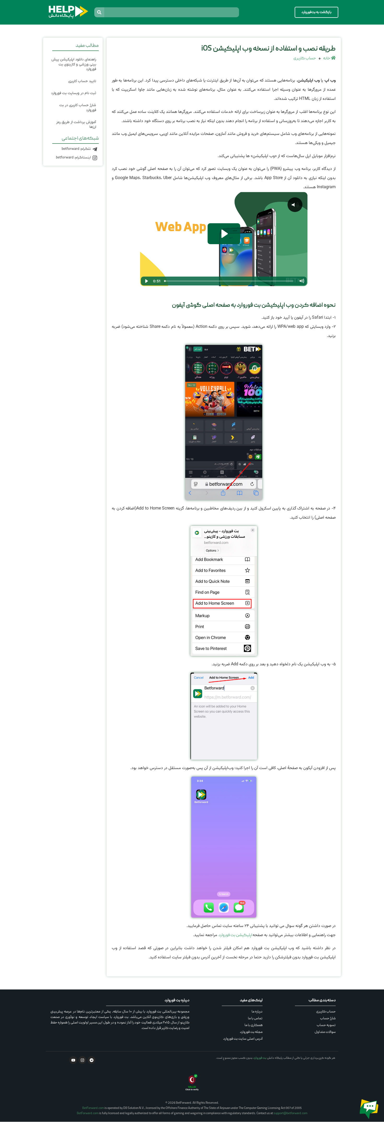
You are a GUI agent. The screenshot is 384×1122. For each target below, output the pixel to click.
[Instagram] (82, 1060)
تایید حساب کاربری (82, 81)
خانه (327, 58)
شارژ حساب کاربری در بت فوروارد (77, 107)
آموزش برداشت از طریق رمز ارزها (76, 124)
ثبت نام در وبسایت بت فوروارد (73, 93)
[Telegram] (91, 1060)
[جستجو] (99, 12)
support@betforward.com (290, 1113)
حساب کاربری (304, 58)
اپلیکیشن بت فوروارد (235, 935)
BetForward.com (93, 1108)
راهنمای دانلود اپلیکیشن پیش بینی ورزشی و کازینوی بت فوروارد (73, 64)
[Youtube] (73, 1060)
